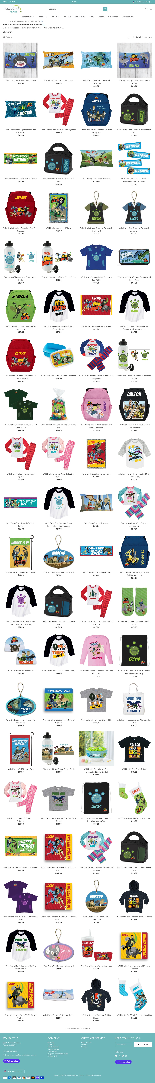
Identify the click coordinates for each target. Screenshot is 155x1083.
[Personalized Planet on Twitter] (119, 1056)
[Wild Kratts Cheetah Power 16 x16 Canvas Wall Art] (58, 847)
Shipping (84, 1044)
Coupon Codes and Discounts (58, 1054)
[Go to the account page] (146, 9)
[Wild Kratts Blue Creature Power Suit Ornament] (134, 207)
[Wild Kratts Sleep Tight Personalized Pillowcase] (20, 109)
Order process (86, 1042)
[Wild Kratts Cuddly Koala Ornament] (58, 945)
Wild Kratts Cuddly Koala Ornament (58, 966)
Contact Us (51, 1044)
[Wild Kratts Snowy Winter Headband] (58, 994)
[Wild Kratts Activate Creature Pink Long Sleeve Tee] (96, 650)
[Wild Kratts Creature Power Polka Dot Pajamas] (58, 453)
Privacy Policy (52, 1051)
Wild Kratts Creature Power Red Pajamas (58, 129)
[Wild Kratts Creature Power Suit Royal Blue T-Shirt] (96, 256)
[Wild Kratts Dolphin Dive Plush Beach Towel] (134, 60)
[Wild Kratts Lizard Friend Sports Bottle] (58, 748)
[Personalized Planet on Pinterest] (123, 1056)
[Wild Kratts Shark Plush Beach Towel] (20, 60)
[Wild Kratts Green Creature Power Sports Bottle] (134, 355)
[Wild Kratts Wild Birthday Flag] (20, 748)
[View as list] (132, 37)
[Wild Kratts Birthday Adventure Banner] (20, 158)
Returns (84, 1047)
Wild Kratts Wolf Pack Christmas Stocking (134, 1015)
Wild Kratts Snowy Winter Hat (20, 670)
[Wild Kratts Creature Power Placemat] (96, 306)
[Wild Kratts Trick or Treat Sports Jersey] (58, 650)
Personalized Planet (76, 1075)
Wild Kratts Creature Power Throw (96, 474)
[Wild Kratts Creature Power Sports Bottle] (58, 256)
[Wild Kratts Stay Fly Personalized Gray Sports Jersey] (134, 453)
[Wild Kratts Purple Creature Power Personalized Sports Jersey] (20, 601)
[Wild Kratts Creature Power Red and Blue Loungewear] (96, 355)
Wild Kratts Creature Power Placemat (96, 326)
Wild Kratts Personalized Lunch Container (58, 375)
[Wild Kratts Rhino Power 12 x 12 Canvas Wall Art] (134, 945)
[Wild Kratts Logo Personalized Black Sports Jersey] (58, 306)
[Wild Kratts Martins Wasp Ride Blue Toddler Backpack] (134, 552)
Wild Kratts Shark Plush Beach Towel (20, 80)
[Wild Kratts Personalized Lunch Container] (58, 355)
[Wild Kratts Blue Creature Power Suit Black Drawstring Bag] (96, 798)
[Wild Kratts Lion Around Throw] (58, 207)
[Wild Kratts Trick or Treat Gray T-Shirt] (96, 699)
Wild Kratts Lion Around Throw (58, 228)
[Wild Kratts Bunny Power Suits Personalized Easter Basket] (96, 748)
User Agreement (53, 1049)
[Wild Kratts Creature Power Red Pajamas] (58, 109)
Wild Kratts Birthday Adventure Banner (20, 179)
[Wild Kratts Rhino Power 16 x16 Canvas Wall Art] (20, 994)
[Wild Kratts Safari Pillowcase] (96, 502)
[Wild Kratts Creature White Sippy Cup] (96, 945)
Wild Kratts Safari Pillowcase (96, 523)
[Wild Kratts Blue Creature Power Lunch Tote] (58, 158)
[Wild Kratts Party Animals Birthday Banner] (20, 502)
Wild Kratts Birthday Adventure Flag (21, 572)
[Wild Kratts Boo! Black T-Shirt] (134, 748)
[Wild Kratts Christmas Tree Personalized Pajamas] (96, 601)
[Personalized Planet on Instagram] (126, 1056)
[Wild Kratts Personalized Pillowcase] (58, 60)
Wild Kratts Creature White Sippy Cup (96, 966)
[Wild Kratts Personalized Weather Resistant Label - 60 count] (134, 158)
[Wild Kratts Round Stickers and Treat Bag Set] (58, 404)
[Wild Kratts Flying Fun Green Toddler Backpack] (20, 306)
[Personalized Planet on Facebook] (116, 1056)
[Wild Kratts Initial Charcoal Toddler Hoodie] (96, 994)
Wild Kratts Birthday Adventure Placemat (20, 867)
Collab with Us (52, 1056)
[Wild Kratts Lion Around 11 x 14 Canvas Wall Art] (58, 699)
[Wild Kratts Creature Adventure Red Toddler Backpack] (20, 355)
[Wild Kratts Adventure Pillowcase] (96, 158)
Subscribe (143, 1044)
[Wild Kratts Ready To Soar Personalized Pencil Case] (134, 256)
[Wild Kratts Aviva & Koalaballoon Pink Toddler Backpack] (96, 404)
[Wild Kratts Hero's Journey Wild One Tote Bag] (134, 699)
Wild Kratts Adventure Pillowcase (96, 179)
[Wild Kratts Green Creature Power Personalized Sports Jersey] (134, 306)
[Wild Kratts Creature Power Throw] (96, 453)
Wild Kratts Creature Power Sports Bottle (59, 277)
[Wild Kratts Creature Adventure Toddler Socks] (134, 601)
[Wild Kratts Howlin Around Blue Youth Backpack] (96, 109)
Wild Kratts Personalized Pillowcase (58, 80)
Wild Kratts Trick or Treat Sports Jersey (58, 670)
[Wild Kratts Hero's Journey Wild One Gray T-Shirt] (58, 798)
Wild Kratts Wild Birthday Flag (21, 769)
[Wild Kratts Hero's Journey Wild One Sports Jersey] (20, 945)
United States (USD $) (142, 2)
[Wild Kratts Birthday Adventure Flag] (20, 552)
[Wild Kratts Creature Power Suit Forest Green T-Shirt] (20, 404)
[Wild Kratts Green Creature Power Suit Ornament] (96, 207)
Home (5, 21)
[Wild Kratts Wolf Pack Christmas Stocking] (134, 994)
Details (74, 1)
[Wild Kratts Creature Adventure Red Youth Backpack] (20, 207)
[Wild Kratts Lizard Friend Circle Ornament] (96, 896)
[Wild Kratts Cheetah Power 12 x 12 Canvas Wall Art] (58, 896)
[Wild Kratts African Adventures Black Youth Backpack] (134, 404)
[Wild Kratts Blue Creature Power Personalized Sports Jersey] (58, 502)
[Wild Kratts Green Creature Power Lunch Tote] (134, 109)
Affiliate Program (53, 1047)
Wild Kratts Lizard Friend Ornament (59, 572)
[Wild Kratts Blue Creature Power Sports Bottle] (20, 256)
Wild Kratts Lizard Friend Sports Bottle (58, 769)
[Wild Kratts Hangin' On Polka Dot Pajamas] (20, 798)
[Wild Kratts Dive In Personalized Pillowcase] (96, 60)
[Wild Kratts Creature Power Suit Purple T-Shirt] (20, 896)
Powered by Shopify (93, 1075)
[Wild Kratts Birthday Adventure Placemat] (20, 847)
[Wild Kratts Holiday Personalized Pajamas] (20, 453)
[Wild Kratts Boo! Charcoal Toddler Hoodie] (134, 896)
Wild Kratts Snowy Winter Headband (58, 1015)
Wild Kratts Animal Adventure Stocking (134, 818)
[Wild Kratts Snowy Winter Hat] (20, 650)
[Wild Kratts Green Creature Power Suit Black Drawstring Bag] (134, 650)
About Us (51, 1042)
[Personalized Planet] (12, 9)
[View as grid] (129, 37)
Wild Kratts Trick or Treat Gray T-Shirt (96, 720)
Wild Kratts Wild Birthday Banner (96, 572)
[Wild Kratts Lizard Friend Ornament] (58, 552)
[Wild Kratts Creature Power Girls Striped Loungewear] (96, 847)
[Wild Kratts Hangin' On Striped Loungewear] (134, 502)
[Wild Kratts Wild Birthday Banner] (96, 552)
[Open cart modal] (151, 9)
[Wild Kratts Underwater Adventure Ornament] (20, 699)
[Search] (105, 9)
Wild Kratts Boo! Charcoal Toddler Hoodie (134, 916)
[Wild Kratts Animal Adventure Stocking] (134, 798)
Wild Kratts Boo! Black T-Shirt (134, 769)
